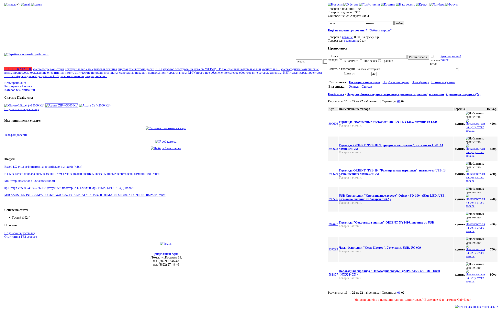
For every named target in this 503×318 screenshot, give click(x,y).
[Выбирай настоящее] (166, 148)
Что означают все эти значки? (478, 306)
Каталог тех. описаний (19, 90)
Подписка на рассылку (19, 233)
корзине (347, 37)
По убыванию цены (396, 82)
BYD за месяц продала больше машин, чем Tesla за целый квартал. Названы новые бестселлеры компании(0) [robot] (82, 173)
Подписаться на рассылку (21, 109)
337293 (333, 249)
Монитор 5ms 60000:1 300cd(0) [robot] (29, 180)
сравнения (351, 40)
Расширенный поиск (18, 86)
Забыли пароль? (381, 30)
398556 (333, 199)
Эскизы (354, 86)
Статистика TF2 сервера (20, 236)
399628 (333, 148)
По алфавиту (420, 82)
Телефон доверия (15, 135)
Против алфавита (443, 82)
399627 (333, 224)
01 (398, 101)
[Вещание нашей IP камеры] (165, 141)
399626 (333, 123)
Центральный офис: (165, 254)
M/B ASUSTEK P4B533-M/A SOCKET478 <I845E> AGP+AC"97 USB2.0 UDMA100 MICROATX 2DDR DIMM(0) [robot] (85, 195)
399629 (333, 174)
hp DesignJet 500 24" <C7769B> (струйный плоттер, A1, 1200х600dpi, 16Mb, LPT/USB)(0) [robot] (68, 188)
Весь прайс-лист (15, 82)
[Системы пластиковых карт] (166, 128)
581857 (333, 274)
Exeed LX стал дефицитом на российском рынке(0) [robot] (43, 166)
